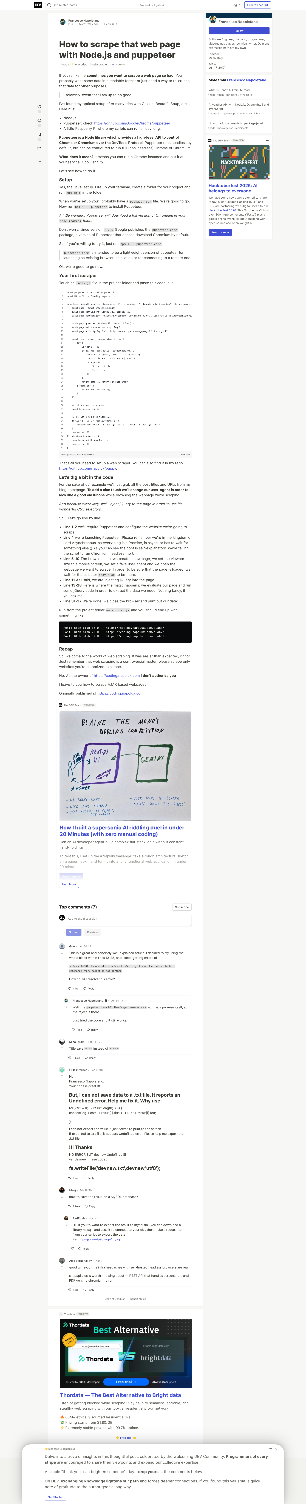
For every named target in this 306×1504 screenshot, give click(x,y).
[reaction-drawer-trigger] (39, 108)
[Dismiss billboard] (275, 1448)
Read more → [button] (220, 232)
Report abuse (138, 1298)
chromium (118, 64)
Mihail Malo (76, 1042)
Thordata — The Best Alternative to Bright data (120, 1395)
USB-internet (78, 1070)
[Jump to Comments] (39, 122)
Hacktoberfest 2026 (222, 210)
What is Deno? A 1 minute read (230, 92)
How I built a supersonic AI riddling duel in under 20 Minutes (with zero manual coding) (122, 830)
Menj (72, 1190)
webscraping (99, 64)
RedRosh (79, 1218)
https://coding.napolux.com (117, 675)
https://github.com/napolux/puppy (87, 468)
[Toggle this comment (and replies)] (62, 953)
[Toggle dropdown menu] (189, 705)
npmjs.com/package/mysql (100, 1239)
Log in (236, 5)
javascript (79, 64)
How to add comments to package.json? (235, 125)
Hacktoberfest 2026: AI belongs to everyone (233, 188)
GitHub (90, 454)
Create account (257, 5)
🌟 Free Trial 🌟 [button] (126, 1437)
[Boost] (39, 148)
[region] (125, 370)
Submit (74, 932)
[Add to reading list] (39, 136)
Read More (69, 884)
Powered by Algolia (151, 5)
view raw (185, 454)
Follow (239, 31)
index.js (65, 454)
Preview (92, 932)
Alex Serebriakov (80, 1260)
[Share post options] (39, 161)
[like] (72, 1249)
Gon (72, 946)
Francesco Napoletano (84, 20)
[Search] (49, 5)
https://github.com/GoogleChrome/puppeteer (132, 123)
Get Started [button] (55, 1497)
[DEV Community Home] (38, 4)
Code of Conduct (115, 1298)
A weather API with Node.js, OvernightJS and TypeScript (238, 109)
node (65, 64)
